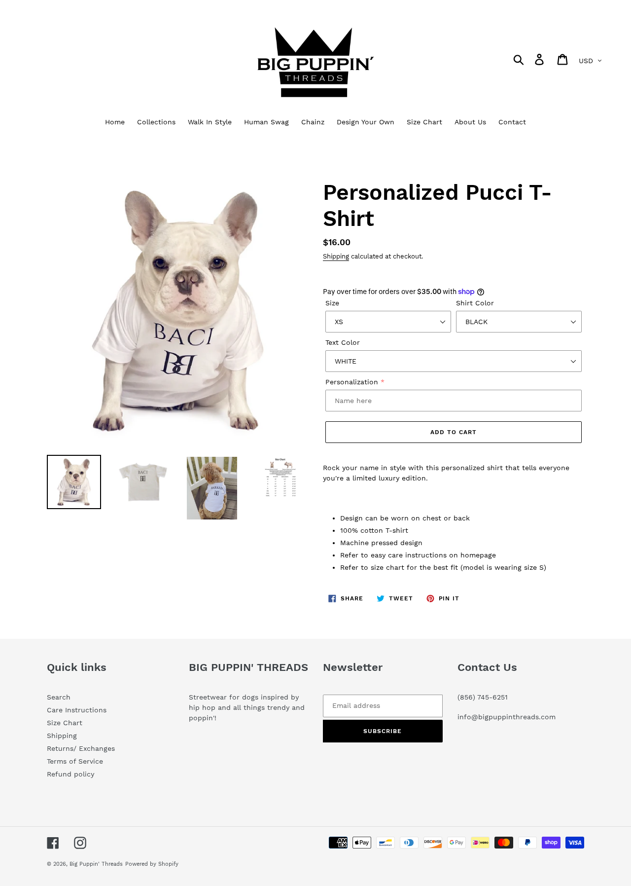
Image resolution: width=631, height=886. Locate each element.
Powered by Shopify (151, 864)
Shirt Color (475, 303)
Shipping (336, 256)
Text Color (342, 342)
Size (332, 303)
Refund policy (70, 774)
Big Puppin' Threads (96, 864)
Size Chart (64, 723)
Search (58, 697)
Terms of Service (75, 761)
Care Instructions (76, 710)
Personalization (351, 382)
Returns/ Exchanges (81, 748)
